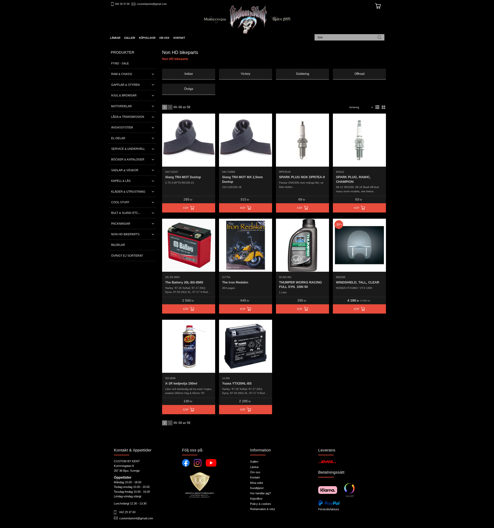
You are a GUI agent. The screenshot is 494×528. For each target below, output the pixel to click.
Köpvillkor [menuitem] (147, 37)
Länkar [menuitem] (115, 37)
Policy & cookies (260, 503)
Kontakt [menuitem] (179, 37)
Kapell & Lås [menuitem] (121, 180)
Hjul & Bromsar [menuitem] (124, 95)
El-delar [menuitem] (118, 138)
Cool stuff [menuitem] (120, 202)
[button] (377, 107)
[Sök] (379, 37)
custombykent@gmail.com (152, 4)
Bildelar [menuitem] (118, 244)
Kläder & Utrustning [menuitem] (128, 191)
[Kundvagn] (378, 6)
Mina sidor (256, 482)
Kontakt (255, 477)
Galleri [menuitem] (129, 37)
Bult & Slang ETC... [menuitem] (125, 212)
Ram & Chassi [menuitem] (121, 74)
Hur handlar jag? (260, 493)
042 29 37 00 (122, 4)
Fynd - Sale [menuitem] (120, 63)
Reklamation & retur (262, 509)
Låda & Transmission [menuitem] (127, 116)
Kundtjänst (256, 488)
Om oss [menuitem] (164, 37)
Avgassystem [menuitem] (122, 127)
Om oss (255, 472)
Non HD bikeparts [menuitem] (125, 234)
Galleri (254, 461)
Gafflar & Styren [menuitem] (125, 84)
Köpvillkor (256, 498)
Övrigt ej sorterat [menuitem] (127, 255)
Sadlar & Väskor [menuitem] (124, 170)
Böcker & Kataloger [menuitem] (127, 159)
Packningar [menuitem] (120, 223)
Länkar (254, 467)
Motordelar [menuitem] (121, 106)
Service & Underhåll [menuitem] (128, 148)
